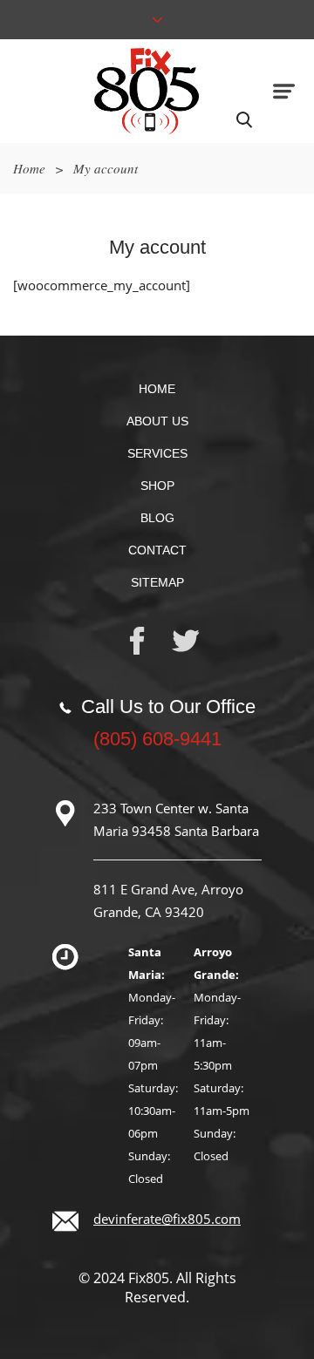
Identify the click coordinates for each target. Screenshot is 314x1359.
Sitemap (157, 582)
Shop (157, 486)
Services (157, 453)
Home (29, 168)
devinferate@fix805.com (167, 1218)
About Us (157, 421)
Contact (157, 550)
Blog (157, 518)
